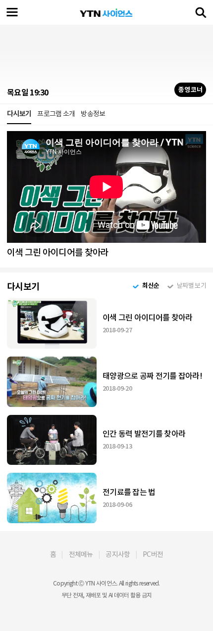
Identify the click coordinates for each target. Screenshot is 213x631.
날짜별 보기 (191, 285)
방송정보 (93, 113)
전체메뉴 (81, 554)
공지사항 (118, 554)
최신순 (150, 285)
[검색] (200, 12)
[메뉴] (12, 12)
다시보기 (19, 113)
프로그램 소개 (56, 113)
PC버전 (153, 554)
